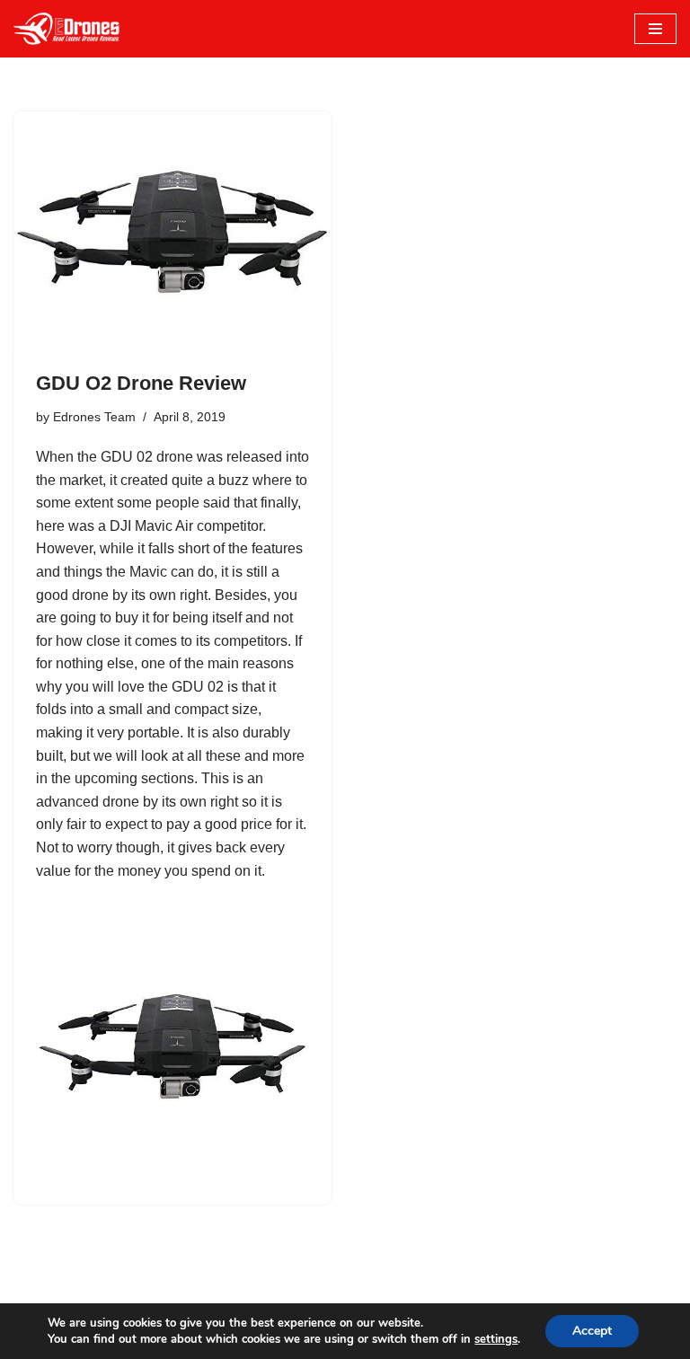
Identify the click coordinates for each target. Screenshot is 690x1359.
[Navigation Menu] (655, 28)
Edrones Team (94, 417)
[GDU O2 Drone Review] (172, 230)
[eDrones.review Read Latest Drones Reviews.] (67, 29)
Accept (592, 1330)
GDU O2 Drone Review (141, 383)
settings (496, 1339)
